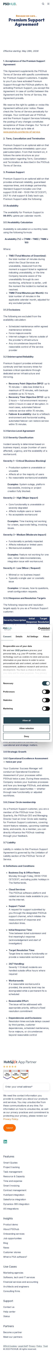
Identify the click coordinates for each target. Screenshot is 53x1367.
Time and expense (12, 1181)
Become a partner (12, 1332)
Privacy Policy (10, 1119)
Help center (9, 1311)
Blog (5, 1243)
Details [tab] (19, 636)
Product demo (10, 1224)
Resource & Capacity (14, 1176)
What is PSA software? (15, 1256)
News (6, 1247)
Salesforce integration (14, 1199)
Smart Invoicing (11, 1185)
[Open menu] (48, 3)
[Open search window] (43, 3)
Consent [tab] (7, 636)
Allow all (26, 720)
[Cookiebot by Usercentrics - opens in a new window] (38, 629)
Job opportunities (12, 1238)
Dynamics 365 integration (16, 1204)
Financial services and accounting (20, 1282)
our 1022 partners (20, 650)
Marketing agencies (13, 1272)
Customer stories (12, 1252)
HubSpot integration (13, 1194)
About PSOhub (11, 1229)
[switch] (46, 691)
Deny (26, 736)
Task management (12, 1171)
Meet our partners (12, 1337)
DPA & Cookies (10, 1346)
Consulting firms (11, 1291)
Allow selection (26, 728)
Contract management (14, 1190)
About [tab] (46, 636)
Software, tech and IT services (19, 1277)
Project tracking (11, 1167)
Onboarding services (13, 1233)
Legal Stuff (23, 1346)
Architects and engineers (16, 1286)
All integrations (11, 1208)
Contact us (8, 1307)
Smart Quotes (10, 1162)
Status (6, 1316)
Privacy (32, 1346)
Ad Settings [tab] (32, 636)
